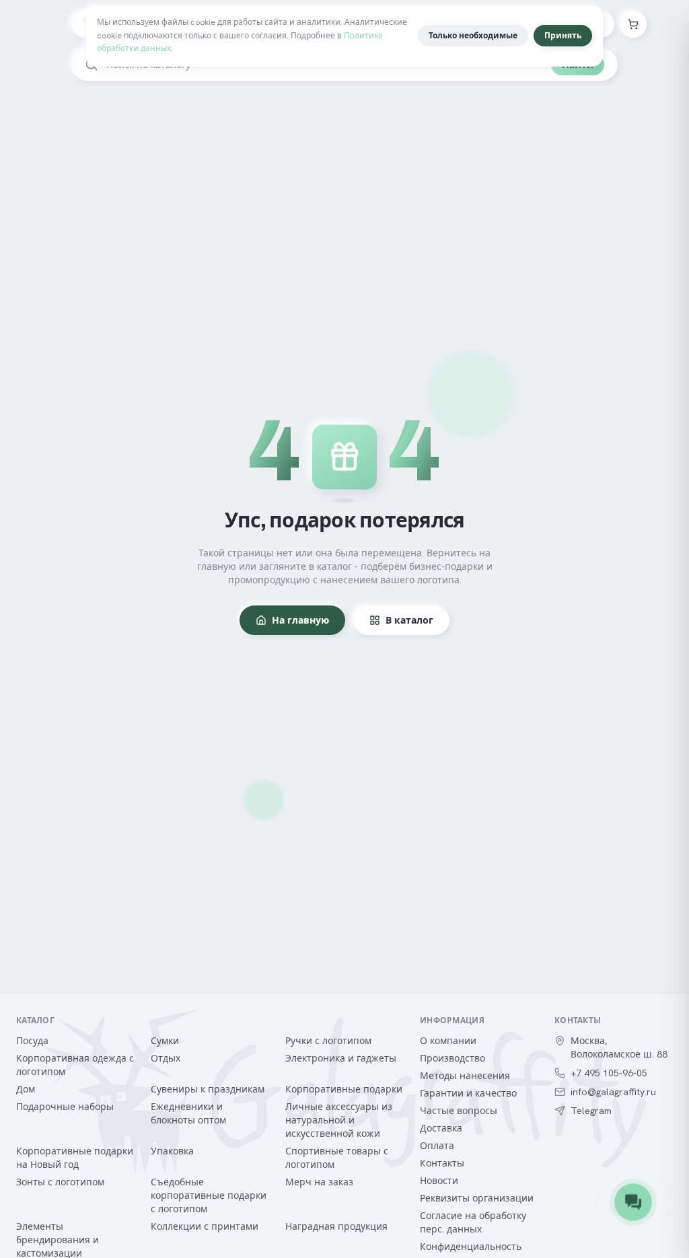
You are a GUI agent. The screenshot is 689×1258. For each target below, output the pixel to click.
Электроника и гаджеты (340, 1058)
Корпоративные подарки (343, 1089)
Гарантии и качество (468, 1093)
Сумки (165, 1041)
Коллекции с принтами (204, 1226)
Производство (452, 1058)
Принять (562, 35)
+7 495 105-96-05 (609, 1073)
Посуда (32, 1041)
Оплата (437, 1146)
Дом (25, 1089)
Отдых (165, 1058)
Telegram (591, 1111)
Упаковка (172, 1151)
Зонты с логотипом (60, 1182)
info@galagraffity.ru (613, 1092)
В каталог (409, 620)
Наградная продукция (336, 1226)
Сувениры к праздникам (207, 1089)
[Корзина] (633, 24)
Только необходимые (473, 35)
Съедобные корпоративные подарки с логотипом (208, 1195)
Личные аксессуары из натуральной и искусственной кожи (338, 1120)
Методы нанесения (465, 1076)
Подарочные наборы (65, 1107)
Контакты (442, 1163)
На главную (300, 620)
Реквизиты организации (477, 1198)
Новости (439, 1181)
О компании (448, 1041)
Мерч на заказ (319, 1182)
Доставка (441, 1128)
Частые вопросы (458, 1111)
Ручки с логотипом (328, 1041)
